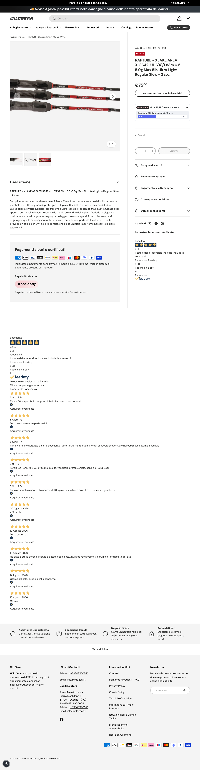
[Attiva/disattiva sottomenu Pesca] (116, 27)
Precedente (16, 389)
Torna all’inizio (100, 649)
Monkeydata (54, 758)
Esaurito (174, 150)
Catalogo (126, 27)
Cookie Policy (117, 692)
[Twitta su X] (150, 223)
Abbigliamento (19, 27)
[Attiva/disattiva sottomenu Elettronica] (81, 27)
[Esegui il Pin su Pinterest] (162, 223)
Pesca (110, 27)
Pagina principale (17, 37)
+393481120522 (79, 673)
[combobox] (104, 18)
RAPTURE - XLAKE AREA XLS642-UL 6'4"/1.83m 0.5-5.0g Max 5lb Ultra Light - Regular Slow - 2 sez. (47, 37)
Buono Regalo (144, 27)
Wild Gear (140, 48)
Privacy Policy (117, 686)
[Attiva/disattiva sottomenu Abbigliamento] (30, 27)
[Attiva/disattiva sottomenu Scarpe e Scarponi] (60, 27)
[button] (188, 18)
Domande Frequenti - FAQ (124, 679)
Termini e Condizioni (120, 698)
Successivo (30, 389)
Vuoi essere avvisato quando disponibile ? (162, 93)
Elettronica (72, 27)
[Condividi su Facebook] (156, 223)
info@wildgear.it (76, 679)
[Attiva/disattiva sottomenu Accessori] (101, 27)
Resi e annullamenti (120, 734)
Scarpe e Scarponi (46, 27)
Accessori (92, 27)
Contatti (114, 673)
